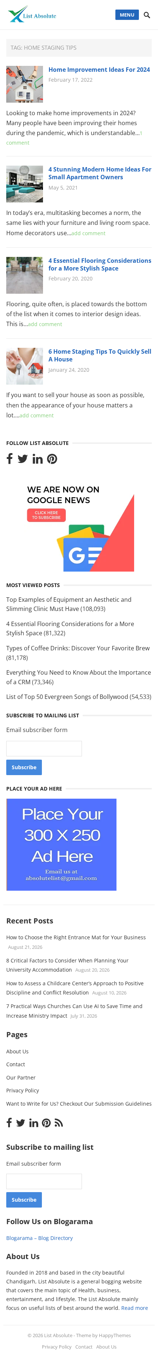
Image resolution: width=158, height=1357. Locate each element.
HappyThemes (115, 1335)
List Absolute (58, 1335)
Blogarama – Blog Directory (39, 1237)
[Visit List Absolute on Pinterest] (52, 461)
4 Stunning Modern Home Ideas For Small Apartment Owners (100, 173)
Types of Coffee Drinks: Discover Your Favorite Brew (78, 648)
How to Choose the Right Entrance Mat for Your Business (76, 937)
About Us (17, 1051)
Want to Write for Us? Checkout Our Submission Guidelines (79, 1103)
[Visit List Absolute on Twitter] (22, 461)
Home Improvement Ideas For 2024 (99, 70)
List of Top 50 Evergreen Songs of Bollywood (67, 697)
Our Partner (21, 1077)
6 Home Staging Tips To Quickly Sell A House (100, 355)
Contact (15, 1064)
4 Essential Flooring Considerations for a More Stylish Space (100, 264)
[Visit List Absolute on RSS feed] (59, 1124)
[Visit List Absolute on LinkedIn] (38, 461)
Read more (134, 1307)
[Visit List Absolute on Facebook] (9, 461)
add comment (88, 233)
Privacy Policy (22, 1090)
